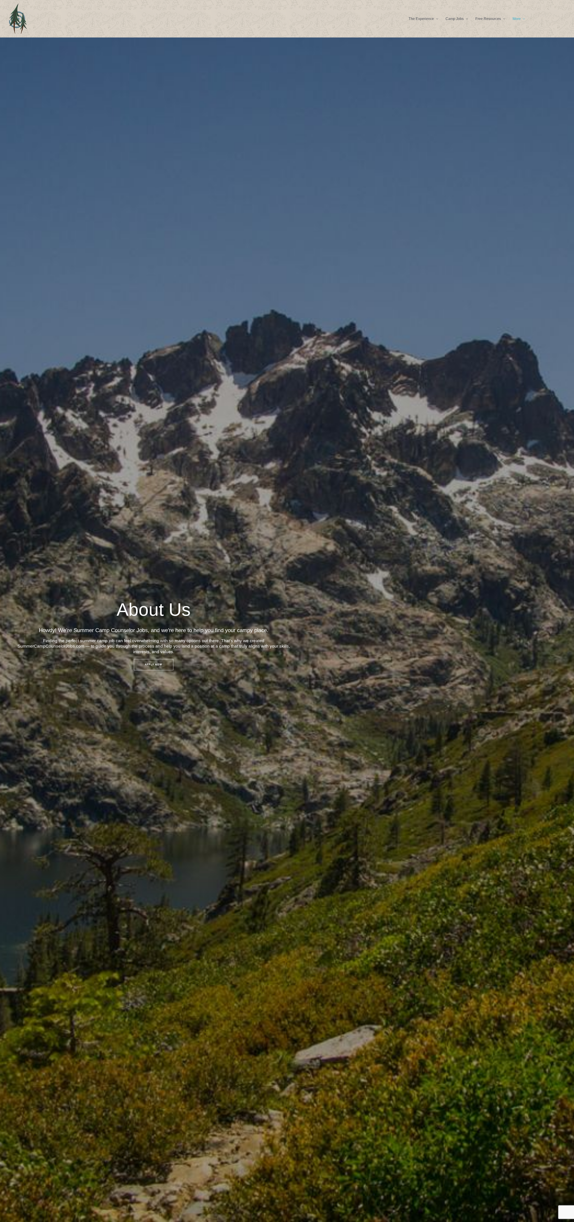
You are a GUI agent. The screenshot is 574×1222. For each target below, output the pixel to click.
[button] (547, 18)
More (517, 19)
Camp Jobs (455, 19)
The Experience (421, 19)
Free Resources (488, 19)
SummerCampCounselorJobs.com (51, 646)
